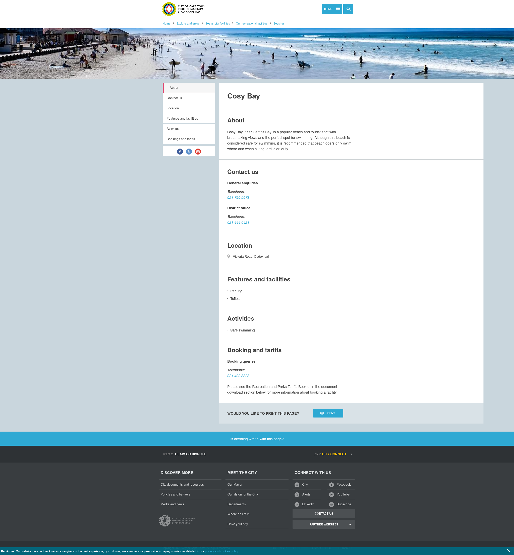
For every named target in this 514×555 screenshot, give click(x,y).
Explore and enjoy (187, 23)
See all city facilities (217, 23)
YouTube (343, 494)
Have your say (237, 523)
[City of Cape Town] (184, 9)
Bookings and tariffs (181, 138)
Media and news (172, 504)
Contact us (174, 97)
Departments (236, 504)
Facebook (343, 484)
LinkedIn (307, 504)
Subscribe (343, 504)
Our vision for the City (242, 494)
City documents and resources (182, 484)
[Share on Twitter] (189, 151)
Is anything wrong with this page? (257, 438)
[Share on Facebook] (180, 151)
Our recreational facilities (251, 23)
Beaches (279, 23)
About (174, 87)
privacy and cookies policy (221, 551)
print (331, 413)
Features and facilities (182, 118)
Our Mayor (234, 484)
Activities (173, 128)
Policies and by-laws (175, 494)
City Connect (334, 454)
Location (173, 108)
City (304, 484)
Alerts (305, 494)
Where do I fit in (238, 514)
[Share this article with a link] (198, 151)
